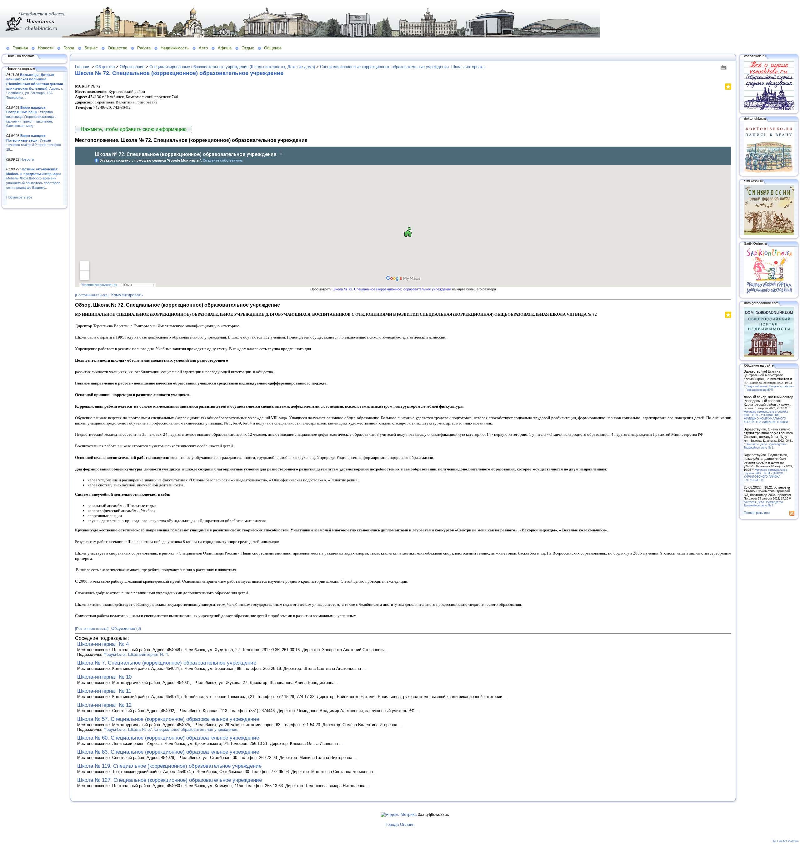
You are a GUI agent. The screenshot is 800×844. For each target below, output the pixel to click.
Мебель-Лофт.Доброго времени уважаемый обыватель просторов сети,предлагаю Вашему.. (33, 178)
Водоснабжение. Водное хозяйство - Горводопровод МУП (768, 387)
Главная (20, 48)
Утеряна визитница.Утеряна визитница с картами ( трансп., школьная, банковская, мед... (31, 117)
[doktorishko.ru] (769, 171)
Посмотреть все (19, 197)
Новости (45, 48)
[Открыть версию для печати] (724, 66)
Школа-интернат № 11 (104, 691)
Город (68, 48)
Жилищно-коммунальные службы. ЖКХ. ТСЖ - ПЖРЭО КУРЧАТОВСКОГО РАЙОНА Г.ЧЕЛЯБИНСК (766, 475)
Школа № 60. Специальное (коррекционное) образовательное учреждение (168, 738)
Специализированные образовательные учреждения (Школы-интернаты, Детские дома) (232, 66)
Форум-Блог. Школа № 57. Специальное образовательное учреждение (170, 729)
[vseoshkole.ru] (769, 109)
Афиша (225, 48)
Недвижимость (175, 48)
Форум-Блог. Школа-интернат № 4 (135, 654)
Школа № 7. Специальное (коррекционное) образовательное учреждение (166, 663)
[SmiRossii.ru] (769, 234)
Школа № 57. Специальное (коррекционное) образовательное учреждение (168, 719)
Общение (273, 48)
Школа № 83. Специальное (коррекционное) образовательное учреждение (168, 752)
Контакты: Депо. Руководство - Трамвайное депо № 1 (766, 445)
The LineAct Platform (785, 841)
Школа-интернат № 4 (103, 644)
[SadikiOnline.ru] (769, 293)
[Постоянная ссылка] (91, 295)
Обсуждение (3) (126, 628)
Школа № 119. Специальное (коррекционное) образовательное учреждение (169, 766)
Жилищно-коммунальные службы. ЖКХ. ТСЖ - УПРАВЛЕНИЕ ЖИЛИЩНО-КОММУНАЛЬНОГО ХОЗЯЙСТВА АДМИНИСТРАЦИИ (766, 417)
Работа (144, 48)
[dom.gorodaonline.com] (769, 356)
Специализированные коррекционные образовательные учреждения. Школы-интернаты (402, 66)
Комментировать (127, 295)
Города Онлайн (400, 824)
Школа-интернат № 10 (104, 677)
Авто (203, 48)
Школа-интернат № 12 (104, 705)
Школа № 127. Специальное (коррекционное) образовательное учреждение (169, 780)
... (388, 649)
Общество (117, 48)
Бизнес (91, 48)
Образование (132, 66)
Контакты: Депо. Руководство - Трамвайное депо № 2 (764, 503)
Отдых (248, 48)
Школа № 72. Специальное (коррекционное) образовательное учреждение (179, 73)
